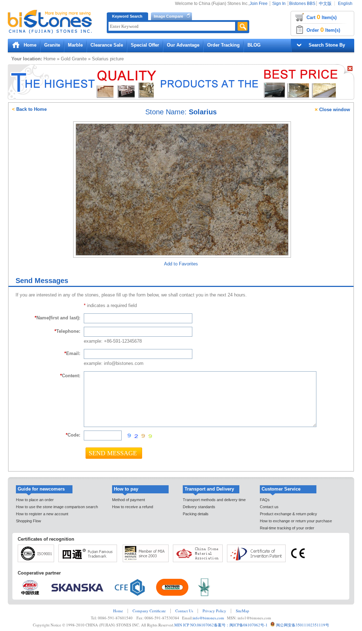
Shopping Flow (28, 521)
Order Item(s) (323, 29)
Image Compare (168, 16)
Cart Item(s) (321, 16)
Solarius (100, 58)
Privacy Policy (214, 610)
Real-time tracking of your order (287, 528)
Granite (52, 45)
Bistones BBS (302, 3)
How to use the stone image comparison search (57, 507)
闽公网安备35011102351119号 (302, 624)
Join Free (259, 3)
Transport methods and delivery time (214, 500)
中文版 (325, 3)
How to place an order (35, 500)
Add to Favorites (181, 263)
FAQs (265, 500)
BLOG (254, 45)
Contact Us (184, 610)
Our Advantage (183, 45)
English (345, 3)
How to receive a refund (132, 507)
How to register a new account (42, 514)
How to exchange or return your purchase (296, 521)
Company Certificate (149, 610)
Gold (65, 58)
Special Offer (145, 45)
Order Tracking (223, 45)
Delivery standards (199, 507)
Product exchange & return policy (288, 514)
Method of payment (128, 500)
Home (30, 45)
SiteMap (242, 610)
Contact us (269, 507)
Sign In (279, 3)
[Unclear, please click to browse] (138, 435)
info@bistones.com (208, 617)
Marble (75, 45)
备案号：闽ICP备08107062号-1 (241, 624)
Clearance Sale (106, 45)
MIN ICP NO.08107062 (194, 624)
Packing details (196, 514)
